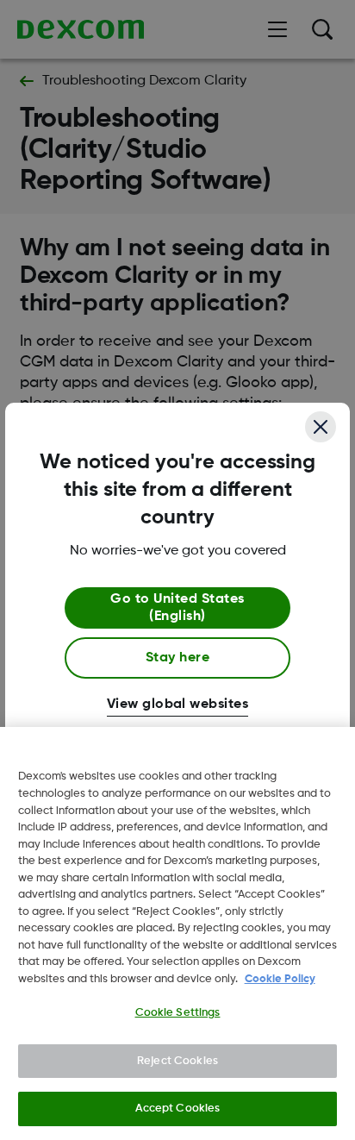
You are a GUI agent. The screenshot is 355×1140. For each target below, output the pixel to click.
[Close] (320, 426)
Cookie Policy (280, 979)
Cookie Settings (178, 1012)
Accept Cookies (178, 1108)
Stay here (177, 658)
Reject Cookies (177, 1061)
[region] (177, 933)
